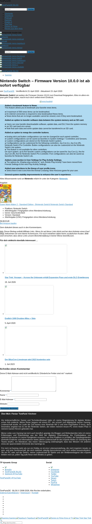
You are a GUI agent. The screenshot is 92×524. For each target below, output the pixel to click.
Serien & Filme (11, 26)
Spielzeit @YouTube (13, 474)
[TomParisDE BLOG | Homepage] (9, 5)
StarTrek (8, 24)
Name (3, 395)
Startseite (9, 14)
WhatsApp (55, 485)
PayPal (54, 482)
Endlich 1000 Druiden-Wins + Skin (20, 318)
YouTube (54, 476)
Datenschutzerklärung (9, 493)
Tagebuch (9, 16)
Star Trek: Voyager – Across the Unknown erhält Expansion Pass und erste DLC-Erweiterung (47, 277)
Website (3, 404)
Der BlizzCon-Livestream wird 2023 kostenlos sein (27, 360)
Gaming (8, 20)
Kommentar (5, 391)
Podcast (8, 18)
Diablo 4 (8, 22)
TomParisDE (9, 91)
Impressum (25, 493)
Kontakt (35, 493)
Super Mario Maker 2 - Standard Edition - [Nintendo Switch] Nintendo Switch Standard (36, 204)
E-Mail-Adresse (7, 399)
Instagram (55, 470)
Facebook (55, 472)
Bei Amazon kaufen (8, 223)
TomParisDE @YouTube (10, 478)
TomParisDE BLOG (13, 472)
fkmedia (8, 470)
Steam (53, 478)
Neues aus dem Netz (14, 29)
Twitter (53, 474)
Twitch (53, 480)
